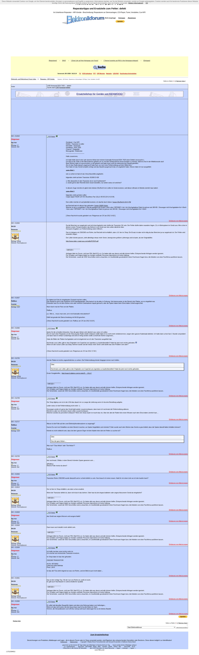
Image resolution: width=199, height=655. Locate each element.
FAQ (64, 60)
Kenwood (62, 87)
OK (147, 3)
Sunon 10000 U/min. (101, 205)
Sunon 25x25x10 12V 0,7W (121, 202)
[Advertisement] (99, 40)
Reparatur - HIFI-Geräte (47, 79)
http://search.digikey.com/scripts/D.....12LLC (77, 373)
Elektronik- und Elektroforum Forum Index (23, 79)
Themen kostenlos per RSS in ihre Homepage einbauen (121, 60)
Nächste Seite (180, 81)
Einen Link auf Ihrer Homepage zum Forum (85, 60)
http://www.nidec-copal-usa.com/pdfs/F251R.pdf (82, 241)
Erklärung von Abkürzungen (178, 221)
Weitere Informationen (135, 3)
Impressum (63, 642)
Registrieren (132, 18)
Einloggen (121, 18)
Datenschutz (74, 642)
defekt (68, 87)
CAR (57, 87)
